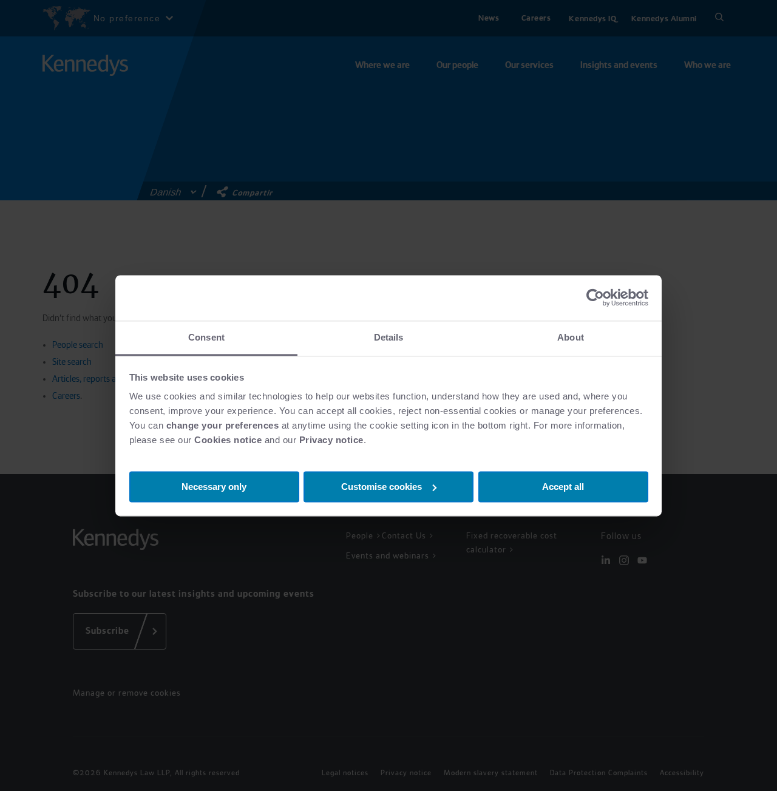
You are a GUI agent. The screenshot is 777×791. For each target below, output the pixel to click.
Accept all (563, 486)
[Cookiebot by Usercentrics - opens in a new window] (595, 297)
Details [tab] (389, 337)
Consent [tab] (206, 337)
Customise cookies (381, 486)
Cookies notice (228, 440)
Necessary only (214, 486)
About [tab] (570, 337)
